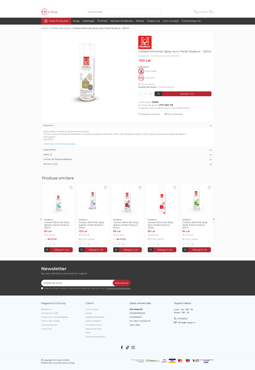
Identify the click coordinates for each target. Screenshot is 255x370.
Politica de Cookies (50, 321)
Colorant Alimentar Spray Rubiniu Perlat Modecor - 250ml (126, 225)
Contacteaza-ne (191, 21)
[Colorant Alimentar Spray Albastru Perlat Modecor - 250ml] (58, 200)
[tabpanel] (87, 77)
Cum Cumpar (171, 21)
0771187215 (182, 318)
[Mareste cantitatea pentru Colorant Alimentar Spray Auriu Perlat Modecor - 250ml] (151, 93)
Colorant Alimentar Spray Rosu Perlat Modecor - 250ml (160, 225)
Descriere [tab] (48, 125)
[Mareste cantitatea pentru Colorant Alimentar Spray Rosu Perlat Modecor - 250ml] (158, 244)
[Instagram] (133, 347)
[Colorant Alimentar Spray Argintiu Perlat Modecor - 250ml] (93, 200)
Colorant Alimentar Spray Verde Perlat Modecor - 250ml (195, 225)
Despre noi (153, 21)
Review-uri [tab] (50, 164)
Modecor (48, 219)
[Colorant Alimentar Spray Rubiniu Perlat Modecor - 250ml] (127, 200)
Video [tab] (47, 154)
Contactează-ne (49, 325)
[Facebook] (122, 347)
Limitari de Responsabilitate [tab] (57, 159)
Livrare (88, 313)
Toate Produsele (58, 21)
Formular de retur (93, 325)
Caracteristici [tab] (49, 149)
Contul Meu (46, 329)
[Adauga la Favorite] (71, 187)
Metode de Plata (93, 329)
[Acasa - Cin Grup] (56, 11)
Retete (140, 21)
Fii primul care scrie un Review (165, 56)
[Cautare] (166, 12)
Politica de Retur (93, 321)
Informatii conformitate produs (59, 144)
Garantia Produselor (94, 317)
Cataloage (88, 21)
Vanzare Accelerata (121, 21)
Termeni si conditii (49, 313)
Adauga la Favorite (150, 114)
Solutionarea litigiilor (95, 336)
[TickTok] (127, 347)
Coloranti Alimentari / (61, 28)
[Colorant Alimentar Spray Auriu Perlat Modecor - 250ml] (87, 77)
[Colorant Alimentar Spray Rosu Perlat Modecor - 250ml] (162, 200)
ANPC (88, 332)
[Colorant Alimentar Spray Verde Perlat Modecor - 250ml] (196, 200)
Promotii (102, 21)
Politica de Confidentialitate (118, 288)
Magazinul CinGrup (53, 303)
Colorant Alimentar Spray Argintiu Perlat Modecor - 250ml (92, 225)
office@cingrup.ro (186, 322)
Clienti (89, 303)
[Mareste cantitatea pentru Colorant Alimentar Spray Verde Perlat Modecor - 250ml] (192, 244)
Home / (45, 28)
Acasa (76, 21)
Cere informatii (175, 114)
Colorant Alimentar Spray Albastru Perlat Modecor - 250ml (57, 225)
